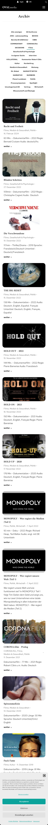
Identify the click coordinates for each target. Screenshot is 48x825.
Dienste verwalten (23, 794)
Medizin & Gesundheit (18, 67)
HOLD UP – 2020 (13, 461)
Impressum (36, 821)
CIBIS (34, 40)
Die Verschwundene (14, 233)
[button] (44, 775)
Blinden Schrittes (13, 180)
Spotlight (33, 83)
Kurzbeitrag (28, 63)
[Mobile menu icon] (44, 7)
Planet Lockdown (19, 79)
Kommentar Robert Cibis (31, 59)
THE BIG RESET (12, 290)
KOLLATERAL (12, 59)
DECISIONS (19, 48)
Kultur (17, 63)
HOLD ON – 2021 (13, 404)
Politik (32, 79)
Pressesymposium (18, 83)
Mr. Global (15, 71)
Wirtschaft (38, 87)
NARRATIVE (18, 75)
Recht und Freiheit (13, 126)
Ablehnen (24, 808)
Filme (30, 48)
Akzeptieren (24, 801)
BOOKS (35, 36)
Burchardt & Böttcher (19, 40)
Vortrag (27, 87)
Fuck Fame (9, 760)
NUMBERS (31, 75)
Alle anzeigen (16, 32)
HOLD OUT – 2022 (14, 351)
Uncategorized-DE (12, 87)
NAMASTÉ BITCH (30, 71)
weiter (7, 146)
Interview (33, 55)
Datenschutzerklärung (25, 821)
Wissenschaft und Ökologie (24, 91)
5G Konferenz (31, 32)
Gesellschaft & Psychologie (24, 52)
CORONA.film (32, 44)
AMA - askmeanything (19, 36)
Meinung (34, 67)
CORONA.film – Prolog (16, 647)
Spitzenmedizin (12, 703)
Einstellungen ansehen (24, 815)
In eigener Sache (18, 55)
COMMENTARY (16, 44)
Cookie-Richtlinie (13, 821)
